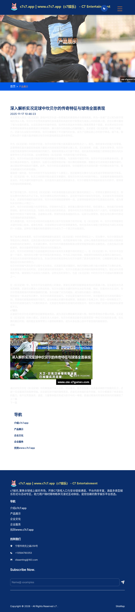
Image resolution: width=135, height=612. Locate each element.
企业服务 (18, 441)
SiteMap (120, 606)
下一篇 (13, 402)
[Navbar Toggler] (119, 7)
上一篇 (13, 399)
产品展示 (18, 429)
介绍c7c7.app (21, 422)
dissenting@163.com (26, 559)
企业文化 (18, 435)
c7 (55, 606)
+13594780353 (23, 552)
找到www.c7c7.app (24, 447)
